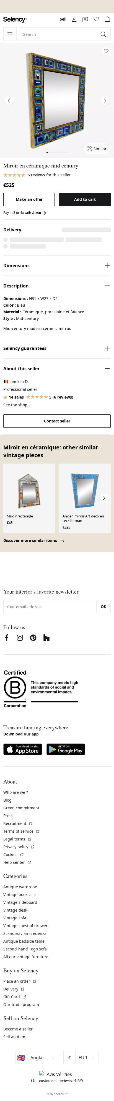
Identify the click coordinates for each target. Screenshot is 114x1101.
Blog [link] (7, 800)
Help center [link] (17, 862)
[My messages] (85, 19)
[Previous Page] (8, 100)
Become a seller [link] (18, 1029)
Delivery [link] (14, 989)
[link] (15, 20)
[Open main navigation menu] (10, 34)
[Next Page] (105, 100)
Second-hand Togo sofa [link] (25, 949)
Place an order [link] (20, 981)
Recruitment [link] (18, 823)
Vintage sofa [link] (14, 917)
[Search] (103, 34)
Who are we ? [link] (15, 792)
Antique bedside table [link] (24, 941)
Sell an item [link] (14, 1036)
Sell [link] (63, 19)
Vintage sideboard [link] (20, 902)
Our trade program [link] (21, 1004)
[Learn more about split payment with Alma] (39, 213)
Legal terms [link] (17, 839)
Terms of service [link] (21, 831)
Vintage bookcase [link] (19, 894)
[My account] (74, 19)
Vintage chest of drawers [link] (26, 925)
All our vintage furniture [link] (25, 956)
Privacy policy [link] (19, 846)
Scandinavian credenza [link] (24, 933)
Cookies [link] (13, 854)
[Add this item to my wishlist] (106, 51)
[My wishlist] (96, 19)
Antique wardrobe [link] (20, 886)
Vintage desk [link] (15, 910)
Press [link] (8, 815)
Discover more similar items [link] (30, 540)
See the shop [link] (15, 404)
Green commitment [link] (21, 807)
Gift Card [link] (15, 996)
